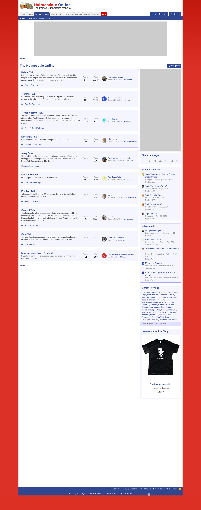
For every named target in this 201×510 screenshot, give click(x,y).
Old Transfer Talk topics (30, 104)
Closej (172, 302)
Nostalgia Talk (29, 136)
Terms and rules (145, 489)
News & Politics (29, 174)
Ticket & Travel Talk (32, 112)
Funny (110, 216)
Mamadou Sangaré (115, 98)
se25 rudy (167, 292)
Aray (166, 302)
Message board (42, 14)
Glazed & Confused (166, 305)
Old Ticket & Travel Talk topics (33, 128)
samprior (153, 305)
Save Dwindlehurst (168, 310)
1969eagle (146, 320)
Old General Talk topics (30, 225)
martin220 (154, 315)
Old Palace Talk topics (30, 85)
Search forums (44, 18)
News (30, 14)
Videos (87, 14)
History (95, 14)
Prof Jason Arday (115, 177)
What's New (33, 18)
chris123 (122, 257)
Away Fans (27, 153)
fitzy (153, 317)
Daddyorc (154, 320)
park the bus (147, 312)
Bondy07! (145, 315)
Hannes (127, 100)
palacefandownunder (150, 302)
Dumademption (167, 307)
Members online (150, 287)
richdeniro (127, 122)
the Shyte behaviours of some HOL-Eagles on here (128, 254)
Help (168, 489)
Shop (104, 14)
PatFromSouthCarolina (168, 320)
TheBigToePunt (154, 310)
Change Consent (130, 489)
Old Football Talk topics (30, 201)
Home (23, 14)
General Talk (28, 210)
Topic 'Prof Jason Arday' (156, 186)
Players (69, 14)
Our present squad (115, 77)
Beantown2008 (147, 307)
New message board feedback (37, 253)
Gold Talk (26, 234)
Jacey (161, 302)
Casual (171, 295)
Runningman (155, 297)
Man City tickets (114, 119)
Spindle (130, 161)
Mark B (163, 312)
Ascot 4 (145, 300)
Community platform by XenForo (89, 494)
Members (23, 18)
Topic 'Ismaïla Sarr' (153, 195)
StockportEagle (153, 295)
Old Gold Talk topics (29, 244)
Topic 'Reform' (151, 213)
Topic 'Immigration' (153, 204)
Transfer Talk (28, 94)
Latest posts (148, 226)
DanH (170, 315)
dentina (157, 307)
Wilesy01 (162, 315)
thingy (163, 297)
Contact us (117, 489)
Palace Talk (27, 72)
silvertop (127, 180)
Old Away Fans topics (30, 166)
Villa (109, 195)
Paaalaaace (146, 317)
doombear (128, 80)
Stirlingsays (128, 219)
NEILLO (156, 312)
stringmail (145, 305)
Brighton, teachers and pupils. (120, 158)
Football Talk (28, 191)
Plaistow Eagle (156, 292)
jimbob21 (164, 295)
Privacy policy (158, 489)
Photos (78, 14)
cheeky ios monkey (156, 300)
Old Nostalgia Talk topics (31, 145)
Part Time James (163, 317)
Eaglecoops (172, 297)
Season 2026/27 (57, 14)
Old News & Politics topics (32, 182)
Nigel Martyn (113, 139)
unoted (144, 310)
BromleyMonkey (130, 142)
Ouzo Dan (146, 292)
